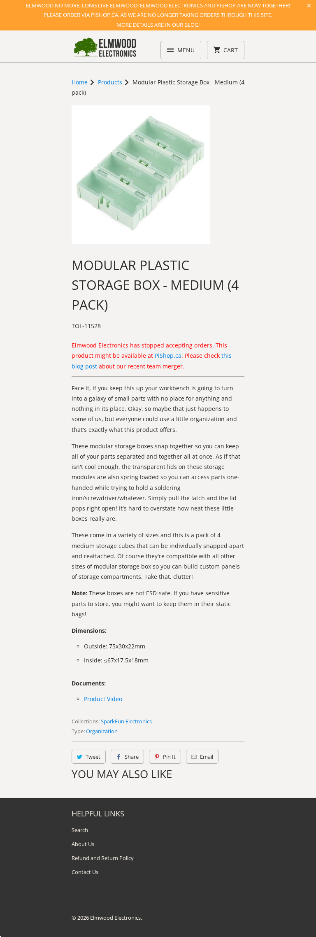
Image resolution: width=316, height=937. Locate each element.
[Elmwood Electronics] (104, 49)
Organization (102, 731)
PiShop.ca (168, 355)
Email (206, 756)
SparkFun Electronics (126, 721)
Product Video (103, 699)
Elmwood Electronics (115, 917)
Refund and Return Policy (103, 858)
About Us (83, 844)
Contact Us (85, 872)
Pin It (169, 756)
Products (110, 82)
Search (80, 830)
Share (132, 756)
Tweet (93, 756)
